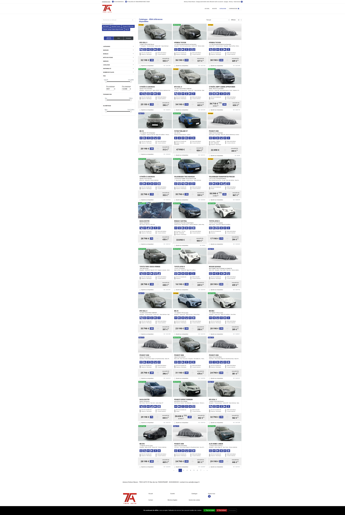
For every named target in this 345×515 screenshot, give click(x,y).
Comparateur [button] (234, 8)
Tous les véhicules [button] (108, 38)
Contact (150, 500)
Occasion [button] (128, 38)
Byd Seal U (106, 26)
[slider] (106, 82)
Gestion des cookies (194, 500)
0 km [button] (118, 38)
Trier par (208, 20)
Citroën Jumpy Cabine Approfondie (113, 29)
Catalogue (222, 8)
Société (214, 8)
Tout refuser (222, 510)
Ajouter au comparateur (147, 65)
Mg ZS (127, 29)
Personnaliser (232, 510)
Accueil (207, 8)
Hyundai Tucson (115, 26)
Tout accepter (209, 510)
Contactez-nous (106, 1)
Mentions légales (172, 500)
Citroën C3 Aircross (128, 26)
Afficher (233, 20)
